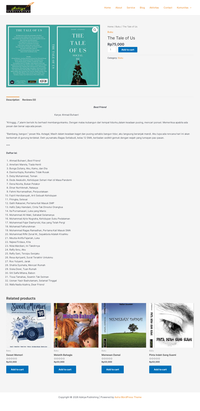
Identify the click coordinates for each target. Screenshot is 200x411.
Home (107, 7)
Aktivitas (154, 7)
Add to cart (127, 49)
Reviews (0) (29, 99)
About (118, 7)
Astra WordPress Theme (128, 397)
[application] (189, 7)
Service (131, 7)
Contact (168, 7)
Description (12, 99)
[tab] (12, 100)
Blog (142, 7)
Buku (118, 26)
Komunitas (182, 7)
